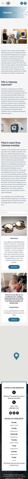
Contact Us (14, 319)
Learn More (14, 267)
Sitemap (23, 476)
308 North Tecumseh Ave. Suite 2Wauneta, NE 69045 (14, 397)
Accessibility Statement (8, 476)
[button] (2, 3)
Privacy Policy (17, 476)
